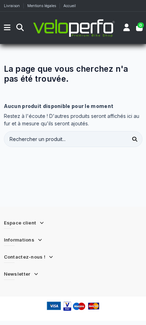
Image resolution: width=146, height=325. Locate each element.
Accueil (69, 6)
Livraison (12, 6)
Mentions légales (42, 6)
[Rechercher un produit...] (134, 139)
